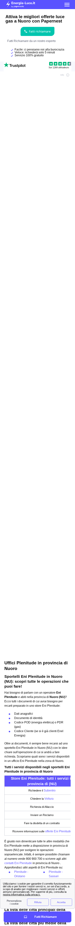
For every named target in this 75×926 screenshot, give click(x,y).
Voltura (49, 798)
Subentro (50, 790)
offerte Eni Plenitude (58, 831)
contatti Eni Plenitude (18, 863)
